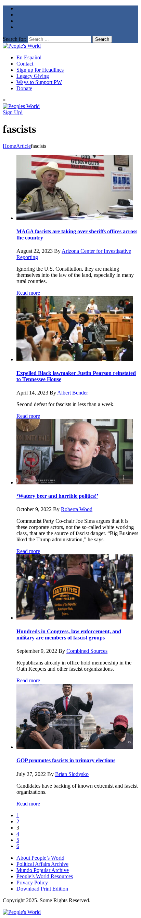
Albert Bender (72, 393)
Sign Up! (13, 112)
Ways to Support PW (39, 82)
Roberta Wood (76, 509)
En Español (28, 57)
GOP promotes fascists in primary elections (65, 760)
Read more (28, 293)
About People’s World (40, 858)
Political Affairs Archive (42, 864)
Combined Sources (86, 651)
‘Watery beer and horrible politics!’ (57, 496)
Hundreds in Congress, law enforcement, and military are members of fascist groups (68, 634)
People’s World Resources (44, 876)
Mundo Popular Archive (42, 870)
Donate (24, 88)
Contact (24, 64)
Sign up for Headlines (40, 70)
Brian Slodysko (72, 774)
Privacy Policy (32, 882)
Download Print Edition (42, 889)
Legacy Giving (32, 76)
